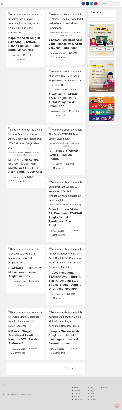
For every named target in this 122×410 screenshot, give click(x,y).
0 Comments (18, 59)
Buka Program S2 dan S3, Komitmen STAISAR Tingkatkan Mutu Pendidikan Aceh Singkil (65, 217)
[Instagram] (87, 3)
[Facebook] (83, 3)
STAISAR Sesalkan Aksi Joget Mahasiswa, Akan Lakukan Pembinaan (65, 43)
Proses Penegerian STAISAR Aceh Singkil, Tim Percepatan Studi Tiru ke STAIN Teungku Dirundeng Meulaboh (65, 280)
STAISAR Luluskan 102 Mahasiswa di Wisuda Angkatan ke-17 (24, 272)
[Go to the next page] (78, 368)
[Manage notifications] (117, 406)
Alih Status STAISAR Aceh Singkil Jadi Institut (63, 154)
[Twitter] (91, 3)
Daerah (27, 55)
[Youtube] (96, 3)
